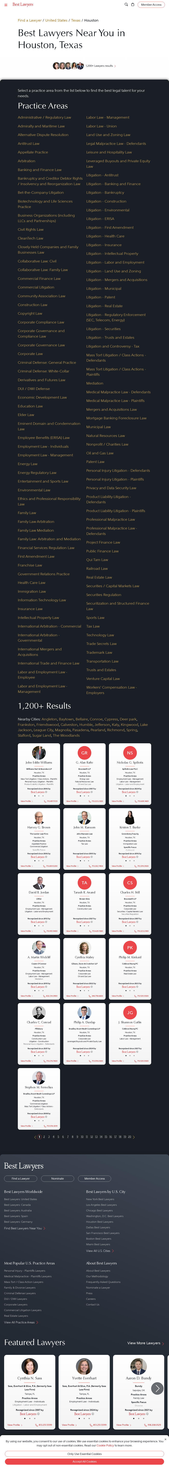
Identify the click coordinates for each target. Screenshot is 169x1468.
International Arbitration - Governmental (39, 638)
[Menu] (6, 5)
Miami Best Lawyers (98, 1244)
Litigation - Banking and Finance (113, 184)
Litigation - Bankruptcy (105, 192)
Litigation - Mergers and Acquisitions (116, 280)
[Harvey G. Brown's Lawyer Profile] (38, 821)
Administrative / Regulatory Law (44, 117)
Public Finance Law (102, 551)
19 (125, 1136)
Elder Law (26, 415)
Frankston (26, 725)
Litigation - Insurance (104, 245)
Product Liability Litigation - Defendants (108, 499)
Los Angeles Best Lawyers (101, 1204)
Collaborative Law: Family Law (43, 270)
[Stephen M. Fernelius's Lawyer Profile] (38, 1081)
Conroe (96, 719)
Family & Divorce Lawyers (19, 1287)
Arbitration (26, 161)
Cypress (111, 719)
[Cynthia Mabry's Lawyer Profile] (84, 951)
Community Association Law (41, 296)
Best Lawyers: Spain (16, 1216)
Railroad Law (97, 568)
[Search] (126, 4)
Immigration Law (32, 591)
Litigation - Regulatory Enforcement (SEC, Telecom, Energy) (116, 317)
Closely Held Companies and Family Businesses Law (48, 249)
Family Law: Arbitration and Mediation (49, 539)
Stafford (24, 735)
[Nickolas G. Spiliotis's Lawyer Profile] (130, 756)
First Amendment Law (36, 556)
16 (110, 1136)
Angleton (49, 719)
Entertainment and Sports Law (43, 481)
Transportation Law (102, 661)
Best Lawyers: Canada (17, 1204)
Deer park (128, 719)
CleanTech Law (30, 238)
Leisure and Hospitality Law (109, 152)
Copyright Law (30, 313)
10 (82, 1136)
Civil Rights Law (31, 229)
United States (56, 20)
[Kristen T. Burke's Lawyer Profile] (130, 821)
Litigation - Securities (103, 329)
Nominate (57, 1178)
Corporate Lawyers (15, 1304)
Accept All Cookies (85, 1461)
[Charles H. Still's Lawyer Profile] (130, 886)
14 (101, 1136)
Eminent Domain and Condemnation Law (49, 426)
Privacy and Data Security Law (111, 488)
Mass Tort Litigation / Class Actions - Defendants (116, 358)
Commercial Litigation (36, 287)
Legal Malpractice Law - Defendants (116, 143)
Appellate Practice (33, 152)
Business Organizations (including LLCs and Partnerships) (46, 218)
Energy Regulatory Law (37, 473)
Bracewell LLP (84, 769)
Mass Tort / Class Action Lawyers (23, 1282)
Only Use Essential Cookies (85, 1454)
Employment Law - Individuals (43, 446)
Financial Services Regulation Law (46, 548)
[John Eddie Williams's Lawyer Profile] (38, 756)
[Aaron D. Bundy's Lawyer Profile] (138, 1371)
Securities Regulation (103, 595)
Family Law (27, 513)
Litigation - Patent (100, 297)
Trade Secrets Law (101, 644)
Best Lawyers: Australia (18, 1210)
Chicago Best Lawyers (99, 1210)
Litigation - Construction (106, 201)
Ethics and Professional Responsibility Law (49, 501)
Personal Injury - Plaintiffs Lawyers (24, 1270)
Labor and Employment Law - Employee (42, 675)
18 (120, 1136)
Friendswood (47, 725)
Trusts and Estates (101, 670)
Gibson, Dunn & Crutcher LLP (84, 964)
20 (129, 1136)
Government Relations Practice (44, 574)
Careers (91, 1298)
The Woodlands (66, 735)
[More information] (46, 791)
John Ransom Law (85, 834)
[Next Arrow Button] (157, 1388)
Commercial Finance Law (39, 279)
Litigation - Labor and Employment (115, 262)
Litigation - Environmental (107, 210)
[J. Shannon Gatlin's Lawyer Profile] (130, 1016)
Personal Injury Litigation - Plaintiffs (115, 479)
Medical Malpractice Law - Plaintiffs (115, 401)
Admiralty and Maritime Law (41, 126)
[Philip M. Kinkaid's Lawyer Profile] (130, 951)
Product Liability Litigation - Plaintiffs (115, 511)
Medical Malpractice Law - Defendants (118, 392)
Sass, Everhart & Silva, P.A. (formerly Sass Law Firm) (29, 1388)
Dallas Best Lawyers (98, 1227)
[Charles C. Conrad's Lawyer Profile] (38, 1016)
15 (106, 1136)
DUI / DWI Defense (34, 389)
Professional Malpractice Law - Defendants (111, 531)
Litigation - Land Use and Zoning (113, 271)
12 (91, 1136)
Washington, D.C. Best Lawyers (104, 1216)
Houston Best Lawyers (99, 1221)
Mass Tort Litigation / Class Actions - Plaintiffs (116, 372)
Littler (39, 899)
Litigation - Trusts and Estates (110, 337)
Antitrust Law (28, 143)
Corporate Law (30, 354)
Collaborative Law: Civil (37, 261)
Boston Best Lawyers (98, 1238)
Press (89, 1293)
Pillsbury (39, 1029)
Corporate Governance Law (41, 345)
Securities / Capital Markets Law (112, 586)
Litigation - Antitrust (102, 175)
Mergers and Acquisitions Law (111, 409)
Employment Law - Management (45, 455)
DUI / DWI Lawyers (15, 1298)
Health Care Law (31, 583)
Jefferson (102, 725)
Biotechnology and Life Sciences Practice (45, 204)
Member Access (94, 1178)
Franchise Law (30, 565)
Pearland (98, 730)
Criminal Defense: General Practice (47, 362)
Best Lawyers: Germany (18, 1221)
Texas (76, 20)
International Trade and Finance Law (48, 663)
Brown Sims (84, 899)
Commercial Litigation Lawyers (22, 1310)
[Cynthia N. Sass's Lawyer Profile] (29, 1371)
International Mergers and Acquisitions (40, 652)
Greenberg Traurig (130, 834)
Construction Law (32, 305)
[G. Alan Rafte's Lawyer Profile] (84, 756)
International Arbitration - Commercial (49, 626)
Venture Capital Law (103, 679)
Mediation (94, 383)
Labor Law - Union (101, 126)
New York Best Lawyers (100, 1199)
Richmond (116, 730)
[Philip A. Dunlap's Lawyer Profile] (84, 1016)
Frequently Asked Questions (103, 1282)
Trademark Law (99, 652)
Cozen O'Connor (39, 964)
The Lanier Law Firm (39, 834)
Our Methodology (97, 1276)
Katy (115, 725)
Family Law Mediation (36, 530)
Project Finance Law (103, 542)
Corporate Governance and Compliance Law (41, 333)
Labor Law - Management (107, 117)
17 (115, 1136)
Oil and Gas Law (100, 453)
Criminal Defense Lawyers (20, 1293)
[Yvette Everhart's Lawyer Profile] (84, 1371)
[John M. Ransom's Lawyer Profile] (84, 821)
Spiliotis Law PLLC (130, 769)
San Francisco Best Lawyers (102, 1233)
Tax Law (93, 626)
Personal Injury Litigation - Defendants (118, 470)
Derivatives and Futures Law (41, 380)
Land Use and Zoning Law (108, 135)
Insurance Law (30, 609)
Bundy (138, 1386)
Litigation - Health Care (105, 236)
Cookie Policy (105, 1445)
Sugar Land (41, 735)
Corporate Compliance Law (41, 322)
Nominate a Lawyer (98, 1287)
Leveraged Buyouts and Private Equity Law (118, 164)
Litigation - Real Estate (104, 306)
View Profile (25, 801)
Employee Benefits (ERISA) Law (44, 438)
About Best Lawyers (98, 1270)
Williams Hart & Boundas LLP (39, 769)
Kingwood (129, 725)
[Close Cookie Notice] (165, 1439)
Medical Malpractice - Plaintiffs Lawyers (27, 1276)
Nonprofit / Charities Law (107, 444)
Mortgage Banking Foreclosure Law (116, 418)
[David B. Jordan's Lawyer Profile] (38, 886)
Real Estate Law (99, 577)
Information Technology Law (42, 600)
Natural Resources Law (105, 436)
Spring (131, 730)
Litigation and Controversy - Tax (112, 346)
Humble (86, 725)
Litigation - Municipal (103, 288)
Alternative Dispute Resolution (43, 135)
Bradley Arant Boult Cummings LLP (84, 1029)
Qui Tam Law (97, 560)
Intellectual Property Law (38, 618)
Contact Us (92, 1304)
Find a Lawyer (30, 20)
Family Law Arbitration (36, 522)
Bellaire (82, 719)
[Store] (132, 4)
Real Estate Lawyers (16, 1315)
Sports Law (95, 618)
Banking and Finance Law (40, 170)
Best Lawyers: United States (20, 1199)
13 (96, 1136)
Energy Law (27, 464)
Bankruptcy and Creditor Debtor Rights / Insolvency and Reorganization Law (50, 181)
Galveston (69, 725)
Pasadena (80, 730)
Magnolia (63, 730)
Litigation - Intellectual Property (112, 253)
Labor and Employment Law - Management (42, 689)
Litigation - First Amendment (110, 227)
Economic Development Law (42, 397)
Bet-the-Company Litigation (41, 192)
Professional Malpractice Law (110, 519)
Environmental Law (34, 490)
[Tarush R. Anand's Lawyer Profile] (84, 886)
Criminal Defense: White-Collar (43, 371)
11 (87, 1136)
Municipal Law (98, 427)
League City (43, 730)
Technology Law (100, 635)
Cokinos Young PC (130, 964)
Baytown (66, 719)
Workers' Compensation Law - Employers (111, 690)
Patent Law (95, 462)
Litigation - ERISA (100, 219)
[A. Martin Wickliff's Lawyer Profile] (38, 951)
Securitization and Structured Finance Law (117, 606)
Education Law (30, 406)
